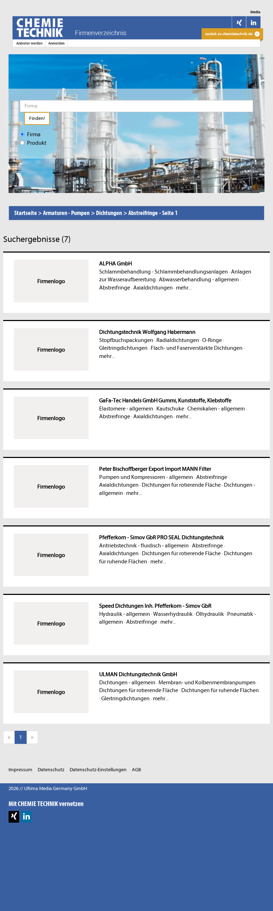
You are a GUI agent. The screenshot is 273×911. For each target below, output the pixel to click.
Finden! (37, 118)
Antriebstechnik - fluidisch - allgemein (144, 545)
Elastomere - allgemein (126, 408)
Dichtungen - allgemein (127, 682)
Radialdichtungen (177, 340)
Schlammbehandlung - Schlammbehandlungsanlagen (163, 272)
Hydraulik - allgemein (124, 614)
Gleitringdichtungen (123, 348)
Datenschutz (51, 770)
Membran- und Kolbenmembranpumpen (207, 682)
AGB (136, 770)
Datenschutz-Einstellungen (98, 770)
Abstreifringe (114, 288)
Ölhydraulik (210, 614)
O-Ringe (212, 340)
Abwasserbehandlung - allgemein (199, 279)
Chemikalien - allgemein (216, 408)
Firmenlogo (51, 281)
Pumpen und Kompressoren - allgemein (146, 477)
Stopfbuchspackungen (126, 340)
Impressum (20, 770)
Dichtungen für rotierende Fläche (181, 485)
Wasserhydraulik (173, 614)
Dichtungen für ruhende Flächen (220, 690)
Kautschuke (170, 408)
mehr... (184, 288)
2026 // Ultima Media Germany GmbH (48, 788)
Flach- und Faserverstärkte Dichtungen (196, 348)
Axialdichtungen (153, 288)
